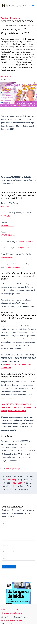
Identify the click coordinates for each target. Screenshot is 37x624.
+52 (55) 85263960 (8, 235)
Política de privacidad (9, 610)
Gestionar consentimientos (11, 613)
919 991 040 (5, 216)
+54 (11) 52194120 (26, 241)
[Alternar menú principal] (33, 5)
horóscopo (10, 468)
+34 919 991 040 (7, 257)
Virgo (17, 468)
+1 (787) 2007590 (26, 248)
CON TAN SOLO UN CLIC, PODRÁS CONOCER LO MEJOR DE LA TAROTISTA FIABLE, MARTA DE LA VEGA (18, 407)
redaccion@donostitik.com (11, 620)
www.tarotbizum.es (12, 267)
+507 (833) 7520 (7, 225)
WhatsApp (11, 480)
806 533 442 (5, 206)
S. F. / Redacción (6, 76)
